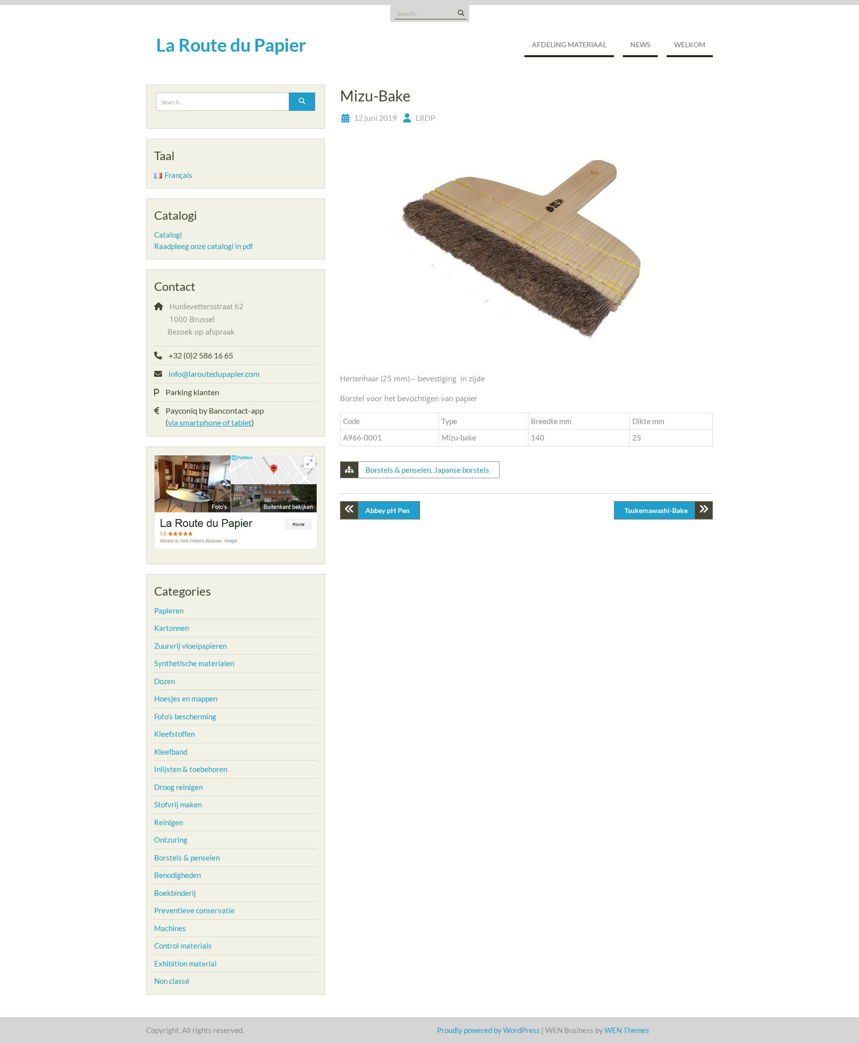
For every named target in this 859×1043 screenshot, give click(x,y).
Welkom (689, 44)
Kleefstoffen (174, 733)
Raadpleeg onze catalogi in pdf (203, 246)
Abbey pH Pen (387, 510)
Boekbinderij (175, 892)
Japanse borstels (461, 469)
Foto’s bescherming (185, 716)
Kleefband (170, 751)
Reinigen (168, 822)
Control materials (183, 945)
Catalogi (168, 234)
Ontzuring (170, 839)
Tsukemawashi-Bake (655, 510)
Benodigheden (177, 874)
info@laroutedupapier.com (214, 373)
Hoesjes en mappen (185, 698)
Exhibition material (185, 963)
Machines (170, 928)
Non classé (171, 980)
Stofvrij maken (178, 804)
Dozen (164, 681)
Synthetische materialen (194, 663)
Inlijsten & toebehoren (190, 769)
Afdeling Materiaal (569, 44)
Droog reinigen (178, 786)
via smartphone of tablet (210, 422)
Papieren (168, 610)
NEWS (640, 44)
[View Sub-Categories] (190, 609)
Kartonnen (171, 627)
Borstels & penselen (398, 469)
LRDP (425, 117)
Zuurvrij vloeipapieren (190, 645)
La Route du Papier (231, 45)
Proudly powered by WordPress (488, 1030)
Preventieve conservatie (194, 910)
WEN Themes (626, 1030)
